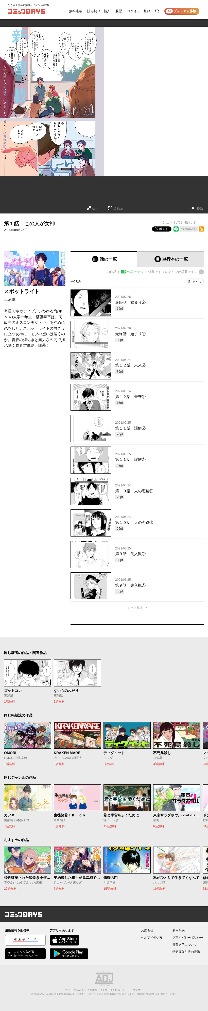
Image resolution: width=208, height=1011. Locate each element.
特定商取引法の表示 (186, 952)
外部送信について (184, 944)
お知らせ (147, 930)
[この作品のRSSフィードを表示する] (201, 229)
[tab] (104, 259)
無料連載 (75, 11)
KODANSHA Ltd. (43, 993)
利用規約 (178, 930)
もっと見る (135, 607)
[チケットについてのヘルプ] (201, 271)
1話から (196, 281)
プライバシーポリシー (187, 937)
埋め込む (191, 229)
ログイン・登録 (138, 11)
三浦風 (9, 299)
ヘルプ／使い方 (151, 937)
